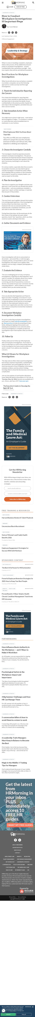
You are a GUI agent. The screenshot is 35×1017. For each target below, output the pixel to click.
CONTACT (17, 852)
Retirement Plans (20, 870)
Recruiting (27, 856)
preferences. (28, 1006)
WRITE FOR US (17, 850)
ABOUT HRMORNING (17, 844)
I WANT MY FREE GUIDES (20, 825)
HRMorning (18, 2)
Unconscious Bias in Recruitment (13, 526)
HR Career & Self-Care (23, 867)
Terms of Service (22, 897)
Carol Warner (13, 27)
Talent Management (8, 859)
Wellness (29, 864)
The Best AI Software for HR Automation (16, 568)
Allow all (8, 1014)
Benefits (19, 856)
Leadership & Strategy (8, 12)
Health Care (9, 870)
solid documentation (20, 321)
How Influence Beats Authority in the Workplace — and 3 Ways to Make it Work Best (16, 650)
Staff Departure (10, 867)
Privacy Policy (12, 897)
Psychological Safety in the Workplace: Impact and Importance (13, 675)
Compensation (7, 864)
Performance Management (24, 859)
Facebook (15, 840)
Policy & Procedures (19, 864)
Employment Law (9, 856)
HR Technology (10, 861)
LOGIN (11, 7)
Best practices (8, 323)
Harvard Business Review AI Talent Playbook (17, 518)
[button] (3, 1010)
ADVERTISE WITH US (17, 847)
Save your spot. (24, 381)
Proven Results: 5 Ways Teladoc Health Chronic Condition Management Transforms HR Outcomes (17, 596)
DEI (28, 870)
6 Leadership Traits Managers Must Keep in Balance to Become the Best (15, 740)
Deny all (24, 1014)
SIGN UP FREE (20, 7)
